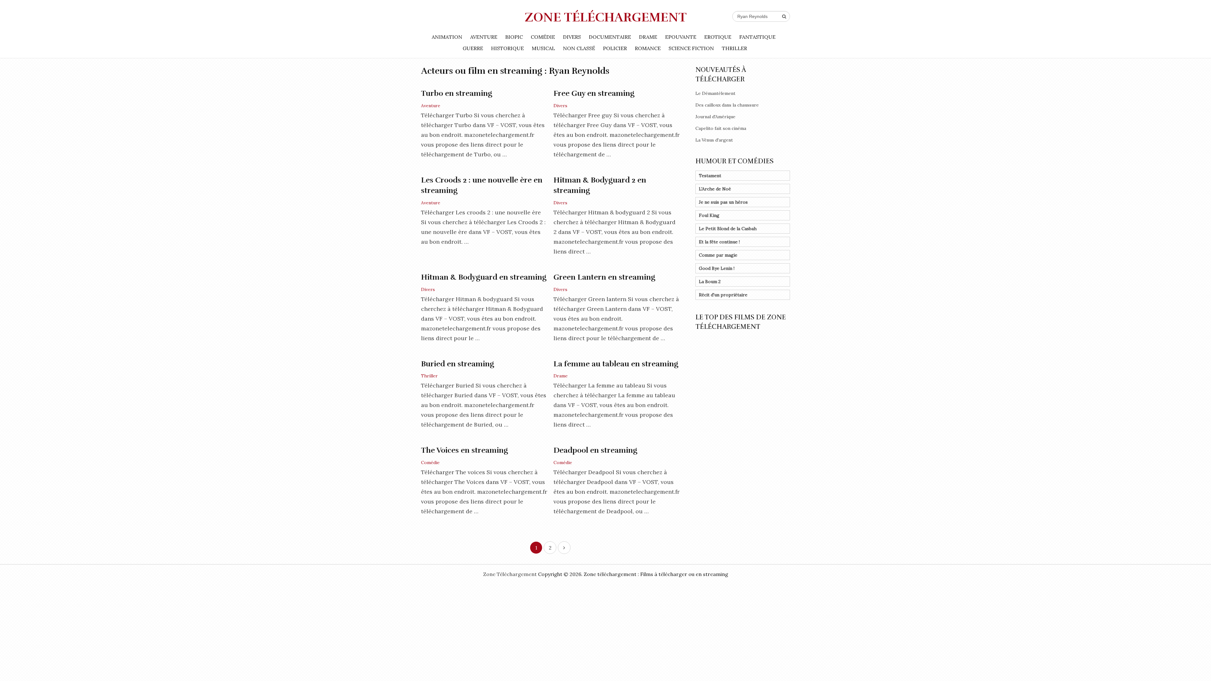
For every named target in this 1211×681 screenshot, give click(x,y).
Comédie (543, 36)
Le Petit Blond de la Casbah (728, 228)
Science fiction (691, 48)
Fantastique (757, 36)
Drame (648, 36)
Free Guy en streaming (594, 93)
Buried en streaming (457, 364)
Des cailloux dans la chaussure (727, 105)
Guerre (473, 48)
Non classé (579, 48)
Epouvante (680, 36)
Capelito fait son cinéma (720, 128)
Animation (447, 36)
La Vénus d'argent (714, 140)
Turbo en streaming (456, 93)
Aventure (483, 36)
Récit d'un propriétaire (723, 295)
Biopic (514, 36)
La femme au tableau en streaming (615, 364)
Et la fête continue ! (719, 242)
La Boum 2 (710, 281)
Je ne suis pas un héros (723, 202)
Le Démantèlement (715, 93)
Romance (648, 48)
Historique (507, 48)
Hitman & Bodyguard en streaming (484, 277)
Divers (572, 36)
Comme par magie (718, 255)
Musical (543, 48)
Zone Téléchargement (606, 17)
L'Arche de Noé (715, 189)
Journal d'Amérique (715, 116)
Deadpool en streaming (595, 450)
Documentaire (610, 36)
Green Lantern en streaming (604, 277)
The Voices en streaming (464, 450)
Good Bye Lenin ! (716, 268)
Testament (710, 175)
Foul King (709, 215)
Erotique (717, 36)
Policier (615, 48)
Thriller (734, 48)
